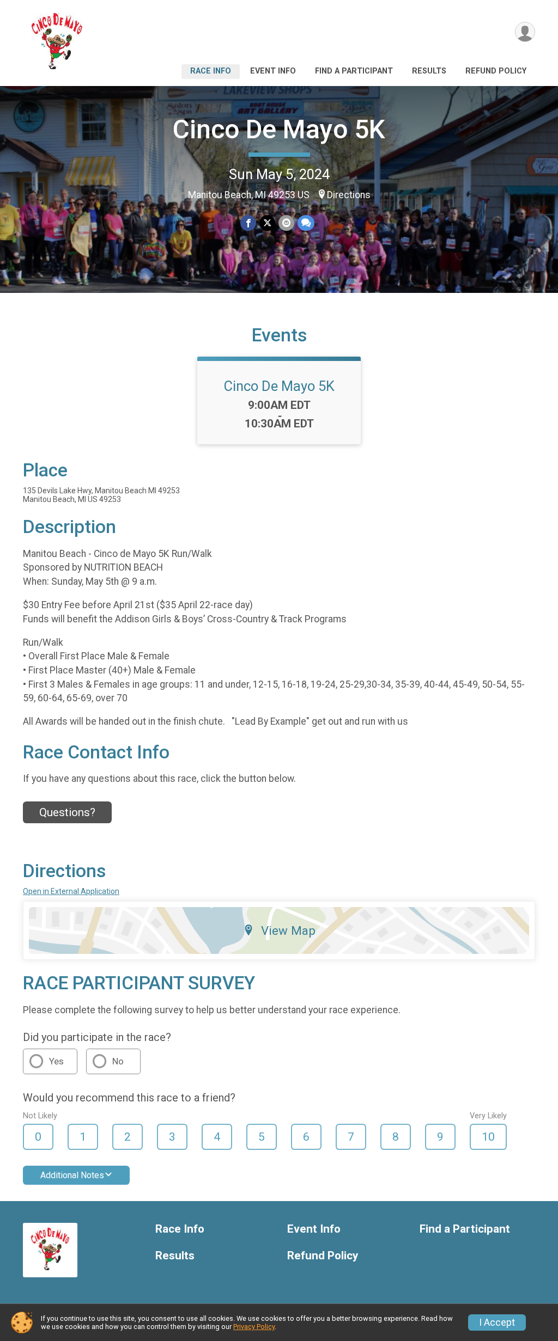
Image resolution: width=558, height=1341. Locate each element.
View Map (288, 930)
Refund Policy (495, 71)
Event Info (273, 71)
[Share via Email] (286, 223)
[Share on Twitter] (267, 223)
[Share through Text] (306, 223)
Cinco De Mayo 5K (279, 129)
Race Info (210, 71)
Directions (349, 194)
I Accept (497, 1322)
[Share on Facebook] (248, 223)
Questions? (67, 812)
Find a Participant (354, 71)
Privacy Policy (254, 1326)
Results (429, 71)
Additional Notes (72, 1175)
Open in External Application (71, 891)
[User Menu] (525, 32)
